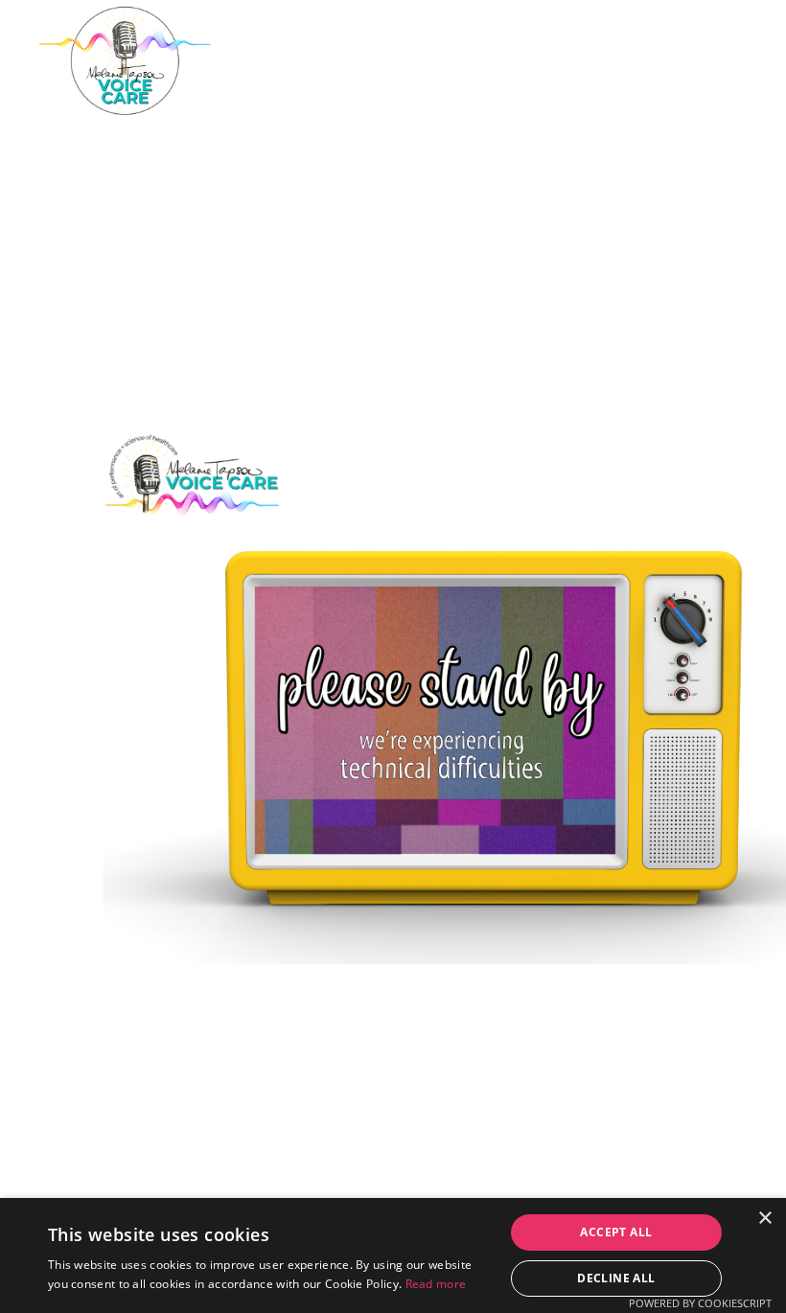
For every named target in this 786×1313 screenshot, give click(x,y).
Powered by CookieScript (700, 1303)
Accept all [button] (616, 1232)
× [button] (764, 1218)
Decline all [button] (616, 1278)
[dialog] (393, 1255)
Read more (436, 1284)
